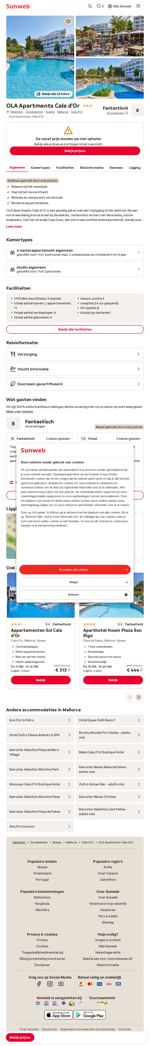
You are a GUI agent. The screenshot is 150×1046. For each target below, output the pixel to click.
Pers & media (107, 916)
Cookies (42, 946)
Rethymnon (42, 897)
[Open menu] (138, 6)
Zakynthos (108, 880)
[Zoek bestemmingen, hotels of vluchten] (90, 6)
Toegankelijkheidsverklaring (42, 952)
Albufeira (42, 910)
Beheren (73, 594)
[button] (40, 57)
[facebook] (39, 986)
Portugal (42, 880)
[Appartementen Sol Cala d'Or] (41, 630)
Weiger (73, 582)
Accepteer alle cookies (73, 569)
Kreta (108, 867)
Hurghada (42, 904)
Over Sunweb (108, 897)
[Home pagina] (18, 6)
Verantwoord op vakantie (107, 904)
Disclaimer (42, 965)
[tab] (17, 167)
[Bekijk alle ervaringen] (123, 110)
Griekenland (42, 873)
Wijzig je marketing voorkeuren (42, 959)
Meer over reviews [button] (19, 411)
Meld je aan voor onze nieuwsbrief (108, 959)
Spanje (42, 867)
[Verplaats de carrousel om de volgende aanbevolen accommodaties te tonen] (139, 697)
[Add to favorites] (68, 21)
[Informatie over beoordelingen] (126, 113)
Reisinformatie (108, 965)
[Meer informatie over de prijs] (69, 669)
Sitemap (108, 922)
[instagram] (50, 986)
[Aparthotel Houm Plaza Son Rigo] (113, 630)
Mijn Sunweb (108, 946)
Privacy (42, 940)
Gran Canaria (108, 873)
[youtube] (61, 986)
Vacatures (107, 910)
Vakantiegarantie (108, 952)
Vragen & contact (108, 940)
